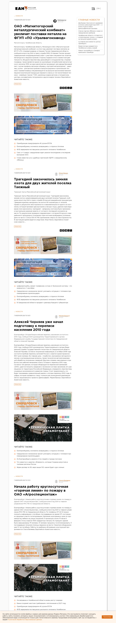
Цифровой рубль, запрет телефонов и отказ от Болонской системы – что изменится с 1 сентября (44, 287)
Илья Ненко (63, 173)
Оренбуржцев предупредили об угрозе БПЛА (34, 143)
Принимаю (107, 617)
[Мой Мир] (68, 88)
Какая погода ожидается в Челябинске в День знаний (87, 47)
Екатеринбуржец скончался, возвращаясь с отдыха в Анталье (40, 146)
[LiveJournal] (71, 88)
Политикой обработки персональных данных (25, 619)
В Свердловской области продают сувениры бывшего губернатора (42, 302)
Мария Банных (64, 316)
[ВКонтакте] (61, 88)
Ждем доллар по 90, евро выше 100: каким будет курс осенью (40, 467)
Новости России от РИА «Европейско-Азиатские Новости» (21, 8)
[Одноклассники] (63, 88)
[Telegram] (66, 88)
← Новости (18, 16)
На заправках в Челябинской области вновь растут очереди (39, 600)
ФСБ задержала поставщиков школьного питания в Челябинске (41, 149)
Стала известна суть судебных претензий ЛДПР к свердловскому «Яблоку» (42, 159)
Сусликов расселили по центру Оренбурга (89, 42)
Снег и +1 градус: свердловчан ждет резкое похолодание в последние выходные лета (43, 154)
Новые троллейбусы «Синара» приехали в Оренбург (89, 51)
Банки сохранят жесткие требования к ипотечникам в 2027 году (41, 603)
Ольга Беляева (64, 480)
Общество (18, 83)
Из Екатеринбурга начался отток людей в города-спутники (39, 459)
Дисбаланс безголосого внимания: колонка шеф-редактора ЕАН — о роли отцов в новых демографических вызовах (90, 25)
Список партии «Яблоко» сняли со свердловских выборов (90, 32)
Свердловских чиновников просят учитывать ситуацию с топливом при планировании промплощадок (44, 292)
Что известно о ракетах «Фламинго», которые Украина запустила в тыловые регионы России (42, 463)
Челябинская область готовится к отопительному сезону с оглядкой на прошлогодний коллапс (90, 37)
